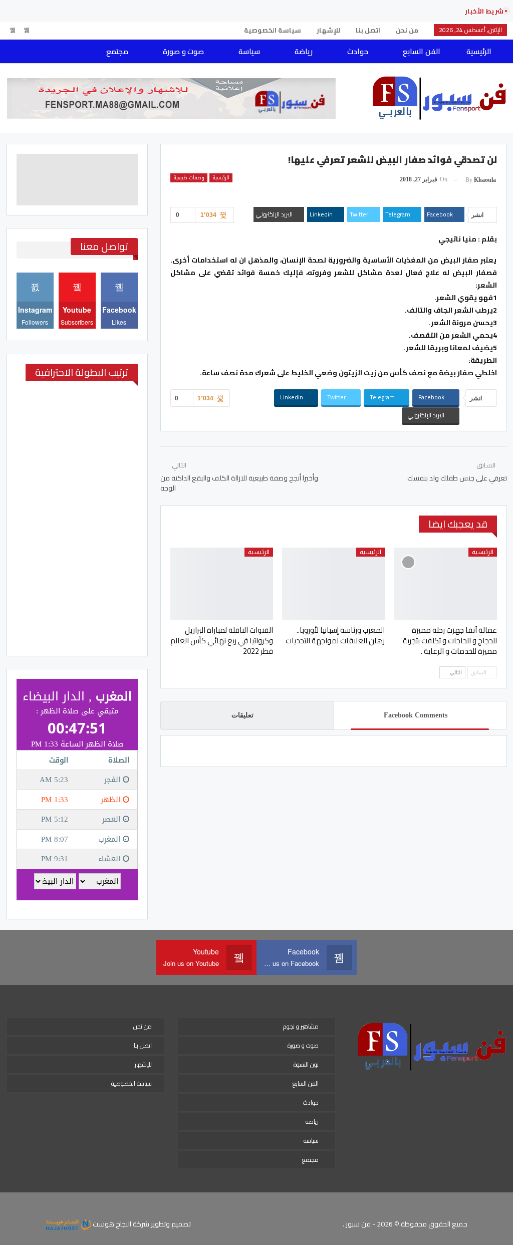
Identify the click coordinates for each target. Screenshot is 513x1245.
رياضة (304, 51)
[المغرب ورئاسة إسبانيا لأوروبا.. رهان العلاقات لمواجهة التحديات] (333, 584)
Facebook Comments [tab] (415, 715)
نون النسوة (306, 1064)
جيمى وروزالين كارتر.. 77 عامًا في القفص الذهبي (371, 11)
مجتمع (117, 51)
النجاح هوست (111, 1223)
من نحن (407, 30)
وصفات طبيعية (188, 177)
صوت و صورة (183, 51)
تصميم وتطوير (171, 1223)
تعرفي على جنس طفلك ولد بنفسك (457, 477)
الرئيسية (478, 51)
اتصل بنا (368, 30)
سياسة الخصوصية (272, 30)
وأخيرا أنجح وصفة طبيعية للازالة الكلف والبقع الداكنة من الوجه (239, 482)
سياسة (249, 51)
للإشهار (328, 30)
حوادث (357, 51)
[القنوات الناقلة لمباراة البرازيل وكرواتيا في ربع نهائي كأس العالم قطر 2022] (221, 584)
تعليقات (242, 715)
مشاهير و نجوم (301, 1026)
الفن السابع (421, 51)
